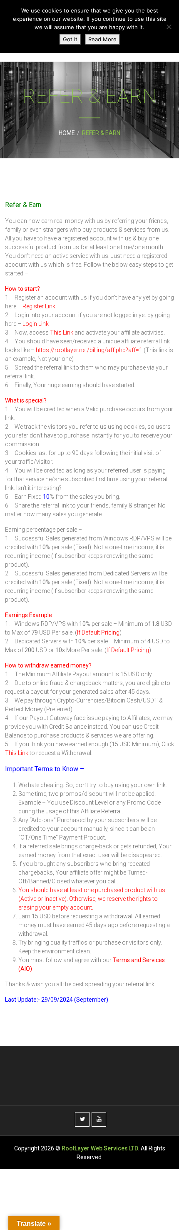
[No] (168, 26)
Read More (102, 39)
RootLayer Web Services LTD (100, 1148)
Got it (70, 39)
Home (67, 133)
